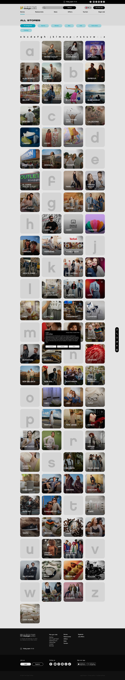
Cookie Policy (76, 332)
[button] (48, 333)
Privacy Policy (69, 332)
